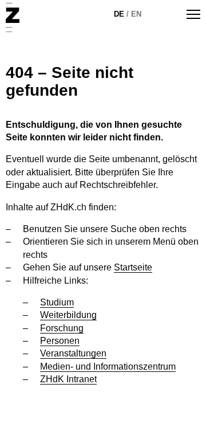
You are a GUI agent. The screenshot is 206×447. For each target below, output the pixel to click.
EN (136, 14)
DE (119, 14)
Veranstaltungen (73, 353)
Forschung (62, 328)
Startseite (133, 267)
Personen (60, 341)
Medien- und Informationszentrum (108, 366)
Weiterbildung (68, 315)
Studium (57, 302)
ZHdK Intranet (68, 379)
